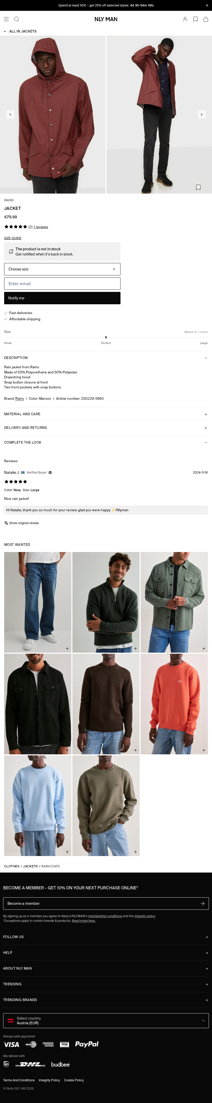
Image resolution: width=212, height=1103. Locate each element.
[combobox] (62, 269)
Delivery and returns (25, 428)
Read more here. (84, 921)
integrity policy (144, 916)
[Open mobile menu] (6, 19)
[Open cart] (206, 19)
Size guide (12, 238)
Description (16, 358)
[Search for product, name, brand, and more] (16, 19)
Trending (12, 984)
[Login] (185, 19)
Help (7, 952)
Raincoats (50, 866)
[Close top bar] (207, 5)
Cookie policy (74, 1080)
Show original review (24, 523)
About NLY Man (17, 968)
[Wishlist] (195, 19)
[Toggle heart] (198, 187)
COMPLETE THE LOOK (23, 442)
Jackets (23, 31)
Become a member (23, 903)
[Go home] (106, 19)
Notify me (16, 298)
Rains (9, 200)
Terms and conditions (19, 1080)
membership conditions (105, 916)
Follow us (13, 937)
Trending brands (20, 1000)
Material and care (22, 414)
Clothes (12, 866)
